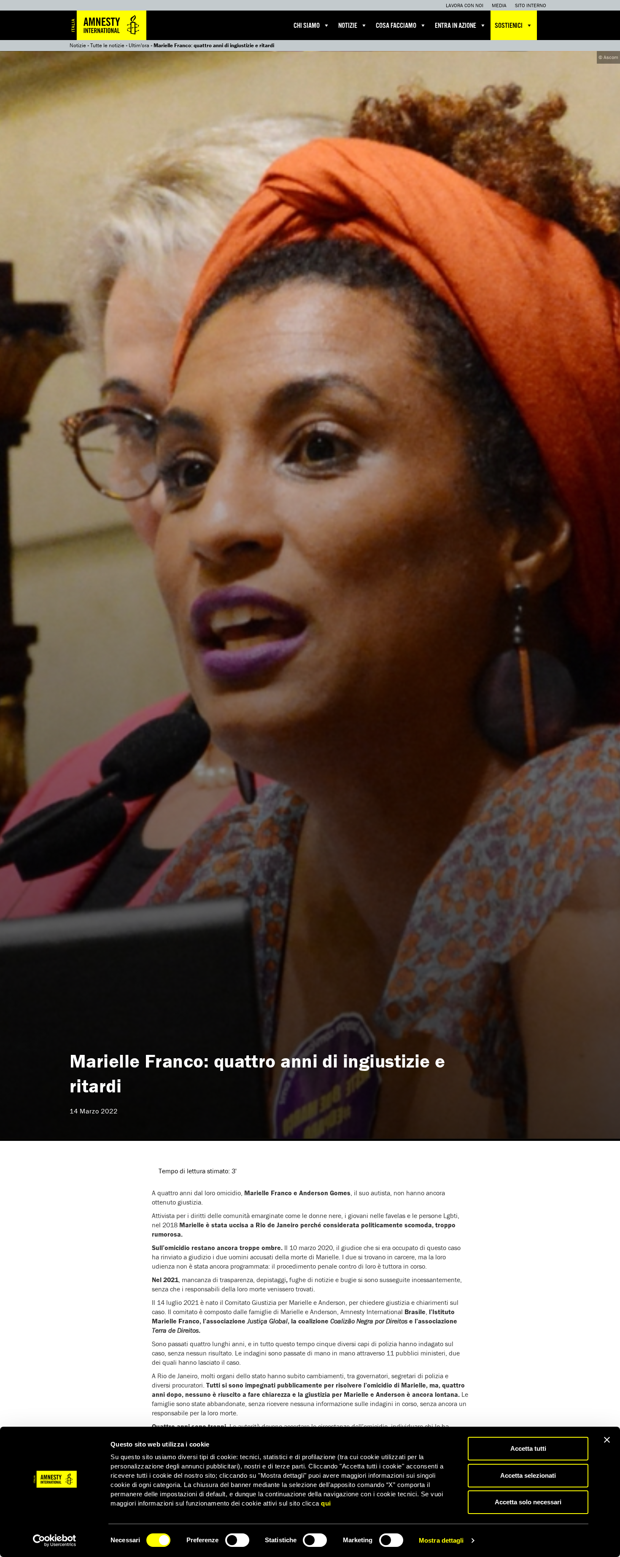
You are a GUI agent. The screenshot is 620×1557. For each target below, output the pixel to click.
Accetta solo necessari (528, 1502)
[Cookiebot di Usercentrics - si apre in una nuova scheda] (55, 1540)
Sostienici (509, 26)
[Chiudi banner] (607, 1440)
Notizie (347, 26)
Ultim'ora (139, 45)
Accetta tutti (528, 1448)
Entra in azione (455, 26)
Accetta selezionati (528, 1475)
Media (499, 5)
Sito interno (530, 5)
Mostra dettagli (441, 1540)
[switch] (237, 1540)
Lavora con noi (464, 5)
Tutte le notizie (107, 45)
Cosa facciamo (396, 26)
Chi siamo (307, 26)
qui (326, 1503)
